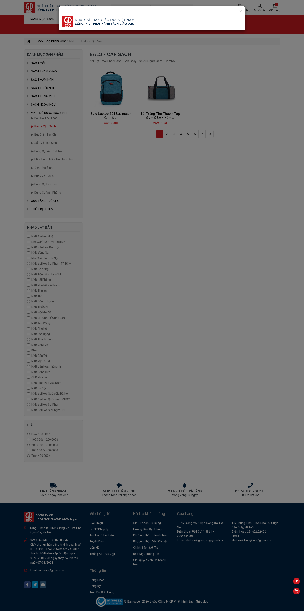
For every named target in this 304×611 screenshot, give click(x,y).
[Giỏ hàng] (296, 591)
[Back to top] (296, 581)
